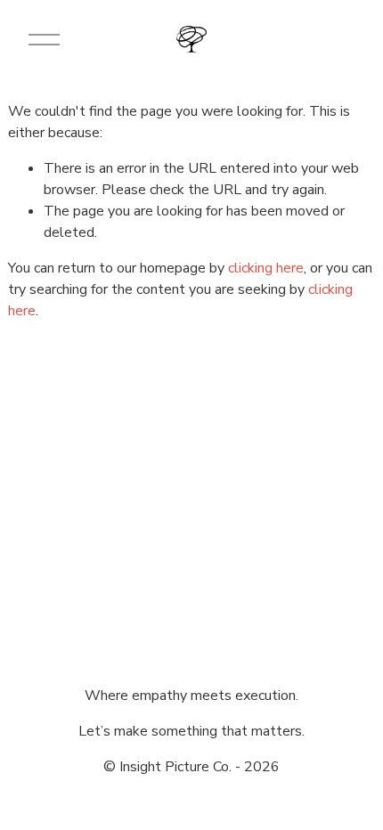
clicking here (266, 268)
